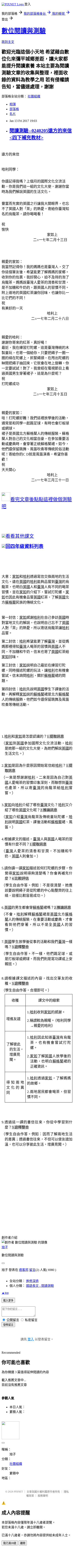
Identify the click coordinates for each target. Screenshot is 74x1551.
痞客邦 (23, 1270)
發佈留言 (8, 1324)
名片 (12, 114)
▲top (5, 1292)
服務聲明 (43, 1495)
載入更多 (8, 1300)
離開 (22, 1543)
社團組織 (34, 96)
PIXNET (18, 1491)
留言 (32, 1270)
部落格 (14, 109)
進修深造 (32, 1281)
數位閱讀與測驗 (24, 30)
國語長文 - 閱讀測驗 (40, 1285)
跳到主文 (8, 42)
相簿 (12, 104)
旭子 (5, 1247)
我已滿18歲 (9, 1543)
